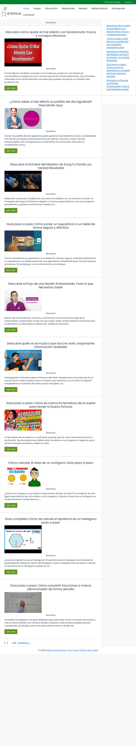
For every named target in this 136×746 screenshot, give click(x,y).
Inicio (26, 8)
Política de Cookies (89, 650)
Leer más (11, 88)
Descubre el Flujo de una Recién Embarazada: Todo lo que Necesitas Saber (50, 285)
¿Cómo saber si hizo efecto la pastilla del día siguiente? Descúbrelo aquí (51, 103)
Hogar (37, 8)
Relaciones (68, 8)
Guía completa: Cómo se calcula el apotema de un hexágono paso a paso (51, 521)
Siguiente (24, 642)
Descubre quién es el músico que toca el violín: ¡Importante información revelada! (50, 345)
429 (14, 642)
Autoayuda (118, 8)
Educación (51, 8)
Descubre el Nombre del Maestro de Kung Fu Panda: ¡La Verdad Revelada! (50, 166)
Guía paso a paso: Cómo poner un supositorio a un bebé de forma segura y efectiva (50, 226)
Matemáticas (99, 8)
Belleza (83, 8)
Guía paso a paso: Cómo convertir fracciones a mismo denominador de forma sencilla (50, 587)
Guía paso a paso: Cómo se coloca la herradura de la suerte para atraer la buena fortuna (50, 405)
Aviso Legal (73, 650)
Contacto (128, 2)
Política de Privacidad (112, 2)
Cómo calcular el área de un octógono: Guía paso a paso (50, 463)
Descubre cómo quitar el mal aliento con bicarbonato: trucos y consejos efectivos (50, 34)
